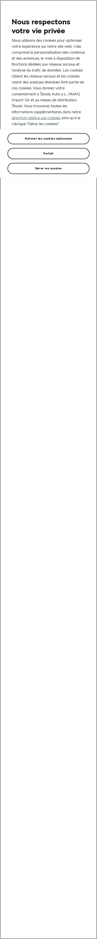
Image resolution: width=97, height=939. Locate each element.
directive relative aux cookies (36, 117)
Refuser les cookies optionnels (48, 138)
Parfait (48, 153)
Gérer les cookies (48, 168)
